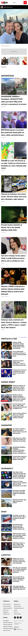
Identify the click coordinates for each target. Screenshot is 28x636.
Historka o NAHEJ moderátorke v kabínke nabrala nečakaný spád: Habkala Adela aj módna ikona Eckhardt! (18, 345)
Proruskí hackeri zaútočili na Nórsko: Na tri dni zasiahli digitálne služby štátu (20, 458)
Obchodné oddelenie (7, 624)
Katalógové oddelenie (8, 626)
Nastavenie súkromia (7, 608)
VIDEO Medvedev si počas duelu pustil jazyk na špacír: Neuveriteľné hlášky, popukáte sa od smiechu (19, 536)
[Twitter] (21, 617)
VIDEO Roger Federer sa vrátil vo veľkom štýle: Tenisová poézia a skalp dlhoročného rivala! (19, 545)
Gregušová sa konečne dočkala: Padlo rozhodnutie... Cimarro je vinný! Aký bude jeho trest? (19, 363)
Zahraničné (6, 425)
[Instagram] (18, 617)
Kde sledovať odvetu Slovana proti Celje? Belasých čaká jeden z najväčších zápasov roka (18, 527)
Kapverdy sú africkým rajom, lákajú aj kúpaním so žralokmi (19, 501)
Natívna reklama (17, 614)
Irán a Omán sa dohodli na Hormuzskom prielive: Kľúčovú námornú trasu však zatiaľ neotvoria (19, 431)
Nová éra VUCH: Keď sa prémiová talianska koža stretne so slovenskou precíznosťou (18, 579)
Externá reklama (17, 606)
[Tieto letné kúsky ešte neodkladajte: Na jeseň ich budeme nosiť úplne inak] (6, 589)
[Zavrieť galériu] (25, 2)
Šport (4, 512)
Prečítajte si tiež (9, 339)
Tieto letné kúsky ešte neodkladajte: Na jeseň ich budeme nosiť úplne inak (19, 587)
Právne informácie (7, 604)
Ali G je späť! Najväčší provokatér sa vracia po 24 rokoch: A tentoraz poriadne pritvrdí (19, 354)
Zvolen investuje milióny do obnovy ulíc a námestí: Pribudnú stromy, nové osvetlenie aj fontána (19, 415)
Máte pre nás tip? (6, 630)
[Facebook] (15, 617)
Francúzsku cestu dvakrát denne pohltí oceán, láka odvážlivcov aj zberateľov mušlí (19, 493)
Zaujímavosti (7, 468)
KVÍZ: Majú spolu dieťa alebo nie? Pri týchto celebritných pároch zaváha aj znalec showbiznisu (20, 570)
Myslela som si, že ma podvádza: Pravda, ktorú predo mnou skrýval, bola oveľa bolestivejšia (19, 561)
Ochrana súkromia (7, 606)
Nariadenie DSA (6, 614)
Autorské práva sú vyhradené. (17, 623)
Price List (16, 612)
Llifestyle (5, 555)
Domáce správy (8, 382)
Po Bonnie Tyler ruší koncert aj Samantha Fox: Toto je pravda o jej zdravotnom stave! (20, 372)
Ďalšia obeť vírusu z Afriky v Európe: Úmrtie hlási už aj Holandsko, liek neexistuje (19, 439)
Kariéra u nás (5, 610)
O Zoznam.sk (6, 601)
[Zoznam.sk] (17, 627)
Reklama (16, 601)
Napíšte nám (5, 612)
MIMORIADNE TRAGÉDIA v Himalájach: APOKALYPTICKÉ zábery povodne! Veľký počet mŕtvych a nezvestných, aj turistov (19, 450)
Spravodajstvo (6, 620)
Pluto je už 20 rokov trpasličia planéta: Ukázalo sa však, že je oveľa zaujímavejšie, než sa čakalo (20, 483)
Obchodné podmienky (18, 608)
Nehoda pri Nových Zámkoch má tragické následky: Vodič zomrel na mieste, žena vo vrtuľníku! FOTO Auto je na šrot (19, 397)
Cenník (15, 610)
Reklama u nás (17, 604)
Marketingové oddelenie (8, 628)
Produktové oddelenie (8, 622)
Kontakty (5, 617)
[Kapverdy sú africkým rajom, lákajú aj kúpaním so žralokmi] (6, 503)
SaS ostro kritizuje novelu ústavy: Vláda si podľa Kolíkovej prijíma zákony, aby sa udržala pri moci (20, 406)
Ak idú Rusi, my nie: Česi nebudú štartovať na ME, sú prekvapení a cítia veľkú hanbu (19, 517)
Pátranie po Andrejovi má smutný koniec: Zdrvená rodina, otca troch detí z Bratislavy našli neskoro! (19, 388)
